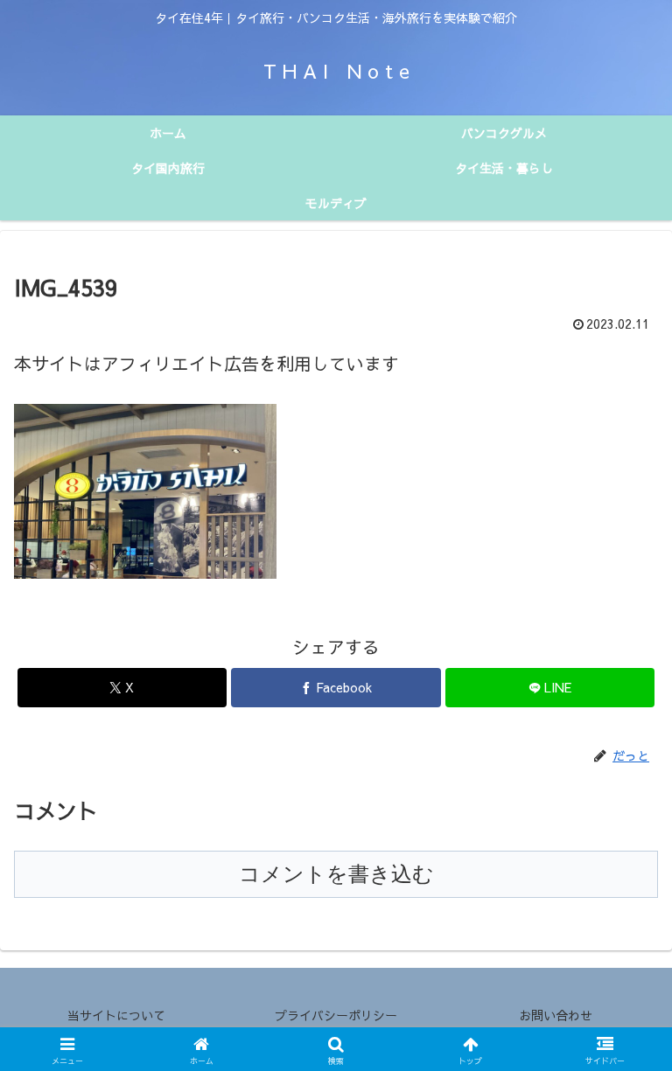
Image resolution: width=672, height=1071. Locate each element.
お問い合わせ (555, 1015)
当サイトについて (116, 1015)
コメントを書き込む (336, 874)
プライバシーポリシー (336, 1015)
